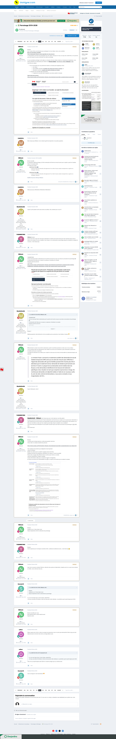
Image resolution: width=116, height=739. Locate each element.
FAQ (70, 7)
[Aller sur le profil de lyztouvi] (94, 44)
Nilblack (20, 46)
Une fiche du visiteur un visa (65, 61)
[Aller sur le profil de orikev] (21, 634)
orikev (21, 629)
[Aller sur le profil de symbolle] (82, 208)
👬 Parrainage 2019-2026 (90, 164)
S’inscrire (99, 2)
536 (49, 41)
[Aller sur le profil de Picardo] (82, 200)
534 (43, 41)
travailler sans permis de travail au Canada (52, 68)
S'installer (65, 7)
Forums (16, 7)
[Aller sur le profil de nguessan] (82, 186)
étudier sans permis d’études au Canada (51, 70)
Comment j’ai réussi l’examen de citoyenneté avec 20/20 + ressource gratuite (91, 158)
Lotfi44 (85, 216)
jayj (68, 338)
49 (21, 641)
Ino (85, 249)
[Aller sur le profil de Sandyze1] (82, 192)
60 (21, 246)
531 (33, 41)
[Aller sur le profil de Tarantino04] (82, 260)
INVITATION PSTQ (88, 185)
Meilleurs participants (51, 10)
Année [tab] (94, 134)
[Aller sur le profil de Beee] (82, 232)
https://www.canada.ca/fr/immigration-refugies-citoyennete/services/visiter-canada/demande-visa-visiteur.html (52, 445)
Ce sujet (95, 7)
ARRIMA (52, 7)
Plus (74, 7)
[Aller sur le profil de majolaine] (21, 143)
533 (40, 41)
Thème (47, 734)
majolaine (21, 138)
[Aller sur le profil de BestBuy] (82, 274)
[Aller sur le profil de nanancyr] (82, 253)
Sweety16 (60, 181)
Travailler (47, 7)
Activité (22, 7)
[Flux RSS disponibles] (100, 724)
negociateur (89, 137)
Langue (42, 734)
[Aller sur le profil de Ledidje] (83, 44)
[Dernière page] (63, 41)
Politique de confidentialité (57, 734)
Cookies (73, 734)
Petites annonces (30, 7)
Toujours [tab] (99, 134)
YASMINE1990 (20, 234)
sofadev (86, 160)
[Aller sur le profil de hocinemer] (82, 220)
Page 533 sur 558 (69, 41)
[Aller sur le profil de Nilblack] (21, 51)
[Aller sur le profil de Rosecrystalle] (83, 48)
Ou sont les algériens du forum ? (91, 219)
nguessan (86, 187)
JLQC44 (86, 228)
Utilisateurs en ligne (40, 10)
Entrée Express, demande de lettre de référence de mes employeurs (90, 193)
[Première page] (16, 41)
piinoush (23, 29)
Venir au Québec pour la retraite (91, 237)
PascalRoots (86, 181)
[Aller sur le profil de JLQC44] (82, 226)
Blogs (15, 10)
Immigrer (58, 7)
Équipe (32, 10)
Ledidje (86, 43)
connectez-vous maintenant (58, 697)
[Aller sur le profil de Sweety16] (21, 589)
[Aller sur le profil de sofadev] (82, 157)
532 (36, 41)
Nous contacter (67, 734)
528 (24, 41)
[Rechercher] (100, 7)
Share (65, 30)
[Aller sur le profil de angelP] (94, 48)
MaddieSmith (65, 181)
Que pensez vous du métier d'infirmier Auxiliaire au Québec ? (91, 275)
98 (21, 595)
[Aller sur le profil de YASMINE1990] (21, 239)
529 (27, 41)
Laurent (86, 270)
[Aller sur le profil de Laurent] (82, 269)
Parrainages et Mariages (33, 30)
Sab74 (85, 238)
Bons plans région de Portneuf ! (91, 180)
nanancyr (86, 255)
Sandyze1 (86, 195)
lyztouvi (97, 43)
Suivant (59, 41)
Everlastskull (87, 175)
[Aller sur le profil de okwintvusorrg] (82, 151)
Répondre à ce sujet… (27, 704)
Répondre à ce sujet (72, 35)
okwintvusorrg (87, 150)
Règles (27, 10)
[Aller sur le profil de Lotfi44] (82, 215)
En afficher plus (91, 142)
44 (21, 149)
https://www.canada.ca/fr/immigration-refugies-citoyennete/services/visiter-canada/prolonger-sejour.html (50, 77)
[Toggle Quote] (29, 314)
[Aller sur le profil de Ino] (82, 248)
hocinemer (86, 221)
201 (21, 58)
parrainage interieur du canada (91, 241)
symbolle (86, 209)
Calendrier (21, 10)
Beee (85, 234)
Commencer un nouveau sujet (56, 35)
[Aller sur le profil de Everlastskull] (82, 171)
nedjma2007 (86, 242)
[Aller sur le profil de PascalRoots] (82, 181)
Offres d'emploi (39, 7)
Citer (32, 132)
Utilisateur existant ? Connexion (86, 2)
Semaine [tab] (83, 134)
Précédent (20, 41)
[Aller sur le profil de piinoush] (16, 30)
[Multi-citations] (28, 132)
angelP (97, 47)
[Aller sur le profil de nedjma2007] (82, 242)
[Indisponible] (52, 285)
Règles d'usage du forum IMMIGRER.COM (87, 29)
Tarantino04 (86, 263)
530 (30, 41)
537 (52, 41)
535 (46, 41)
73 (21, 218)
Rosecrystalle (88, 47)
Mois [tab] (88, 134)
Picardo (85, 202)
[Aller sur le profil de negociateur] (85, 138)
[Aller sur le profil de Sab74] (82, 237)
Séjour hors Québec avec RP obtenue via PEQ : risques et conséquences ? (90, 261)
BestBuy (86, 278)
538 (55, 41)
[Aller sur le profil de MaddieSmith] (21, 212)
